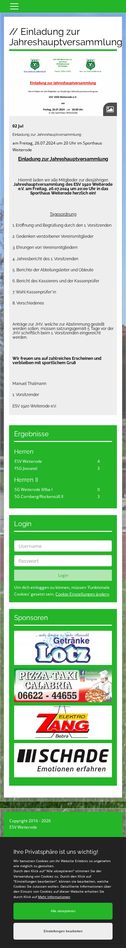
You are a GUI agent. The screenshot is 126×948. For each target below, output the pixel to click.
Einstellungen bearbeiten (63, 931)
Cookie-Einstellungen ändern (82, 594)
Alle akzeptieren (63, 911)
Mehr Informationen (54, 896)
